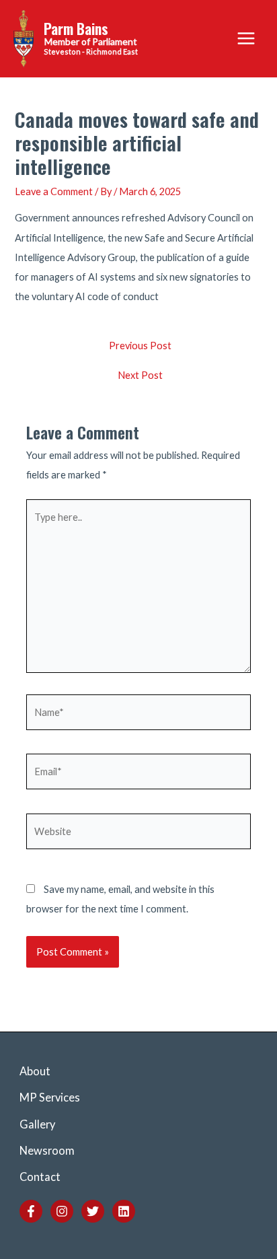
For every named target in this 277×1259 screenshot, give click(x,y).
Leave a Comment (54, 191)
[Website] (138, 833)
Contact (40, 1176)
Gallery (37, 1124)
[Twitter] (92, 1211)
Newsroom (47, 1150)
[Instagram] (61, 1211)
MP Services (49, 1097)
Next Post (140, 376)
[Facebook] (30, 1211)
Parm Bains (76, 28)
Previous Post (140, 346)
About (34, 1071)
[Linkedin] (123, 1211)
